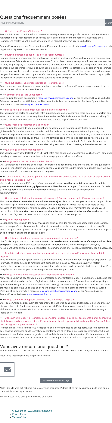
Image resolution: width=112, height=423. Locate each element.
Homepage (65, 6)
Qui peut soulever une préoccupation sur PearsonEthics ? (34, 82)
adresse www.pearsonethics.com (56, 98)
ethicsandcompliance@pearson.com (58, 291)
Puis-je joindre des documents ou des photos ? (29, 161)
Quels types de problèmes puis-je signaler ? (27, 124)
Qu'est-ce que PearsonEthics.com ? (23, 31)
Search (108, 22)
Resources (90, 6)
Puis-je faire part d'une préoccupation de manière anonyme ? (37, 109)
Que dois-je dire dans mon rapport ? (24, 149)
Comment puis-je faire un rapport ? (23, 94)
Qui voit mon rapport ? (17, 219)
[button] (56, 31)
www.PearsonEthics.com (92, 46)
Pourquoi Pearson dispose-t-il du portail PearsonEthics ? (34, 54)
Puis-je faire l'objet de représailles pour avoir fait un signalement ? (39, 274)
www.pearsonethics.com (36, 104)
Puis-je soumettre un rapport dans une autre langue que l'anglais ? (39, 299)
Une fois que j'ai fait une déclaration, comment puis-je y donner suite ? (41, 238)
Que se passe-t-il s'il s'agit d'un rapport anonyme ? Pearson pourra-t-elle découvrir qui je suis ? (54, 198)
